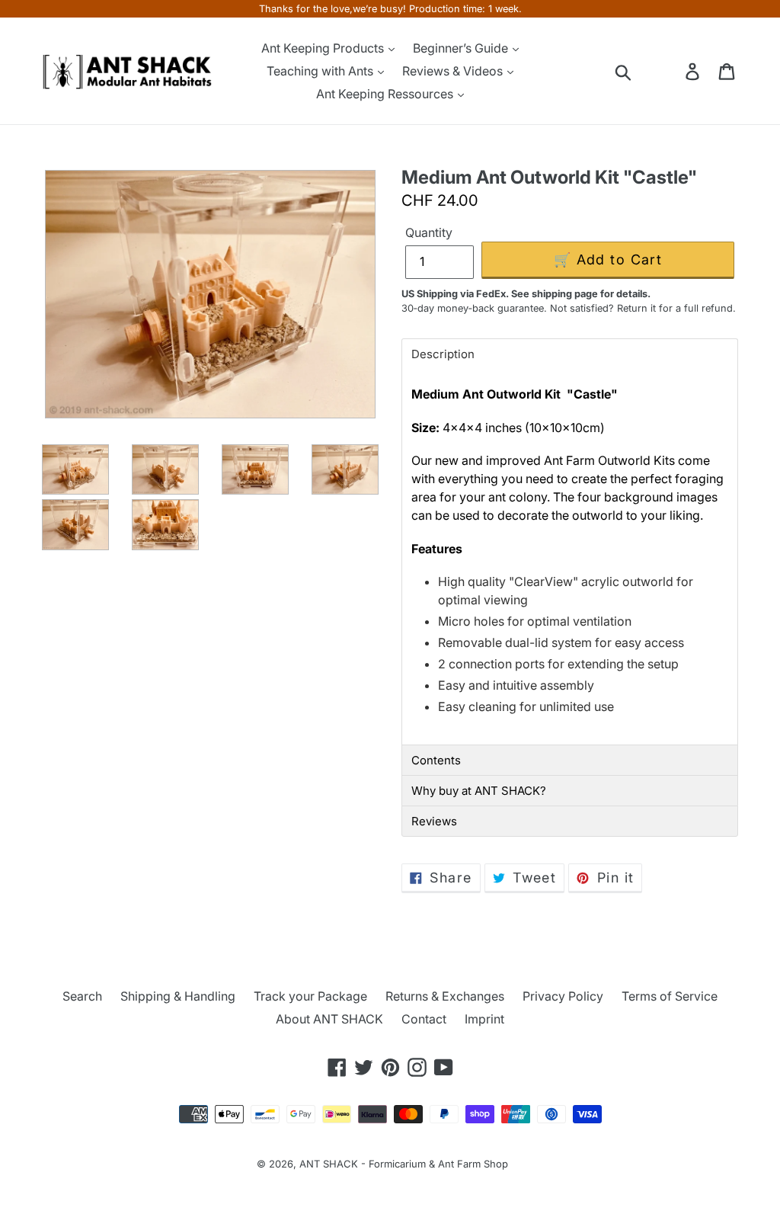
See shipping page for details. (581, 293)
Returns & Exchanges (444, 996)
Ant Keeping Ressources (386, 93)
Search (82, 996)
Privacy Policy (563, 996)
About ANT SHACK (329, 1019)
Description (443, 354)
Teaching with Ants (321, 70)
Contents (436, 760)
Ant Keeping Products (324, 48)
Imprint (484, 1019)
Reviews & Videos (454, 70)
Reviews (434, 821)
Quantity (428, 232)
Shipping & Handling (177, 996)
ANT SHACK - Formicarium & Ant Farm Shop (403, 1164)
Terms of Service (670, 996)
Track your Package (310, 996)
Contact (423, 1019)
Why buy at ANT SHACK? (478, 790)
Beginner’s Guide (462, 48)
